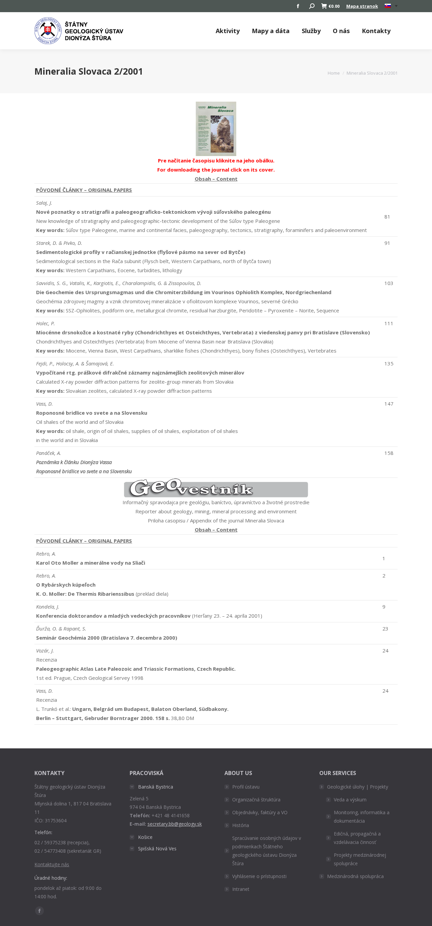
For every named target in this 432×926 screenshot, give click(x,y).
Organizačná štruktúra (256, 799)
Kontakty (376, 31)
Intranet (240, 889)
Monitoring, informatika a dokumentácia (361, 816)
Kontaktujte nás (51, 864)
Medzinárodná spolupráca (355, 876)
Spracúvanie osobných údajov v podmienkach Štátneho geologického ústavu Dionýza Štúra (266, 851)
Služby (311, 31)
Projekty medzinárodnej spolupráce (360, 859)
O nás (341, 31)
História (240, 825)
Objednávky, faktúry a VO (260, 812)
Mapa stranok (362, 6)
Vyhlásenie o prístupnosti (259, 876)
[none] (391, 6)
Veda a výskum (350, 799)
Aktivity (228, 31)
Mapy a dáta (271, 31)
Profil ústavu (246, 786)
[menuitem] (391, 6)
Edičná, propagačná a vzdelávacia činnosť (357, 837)
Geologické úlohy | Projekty (357, 786)
